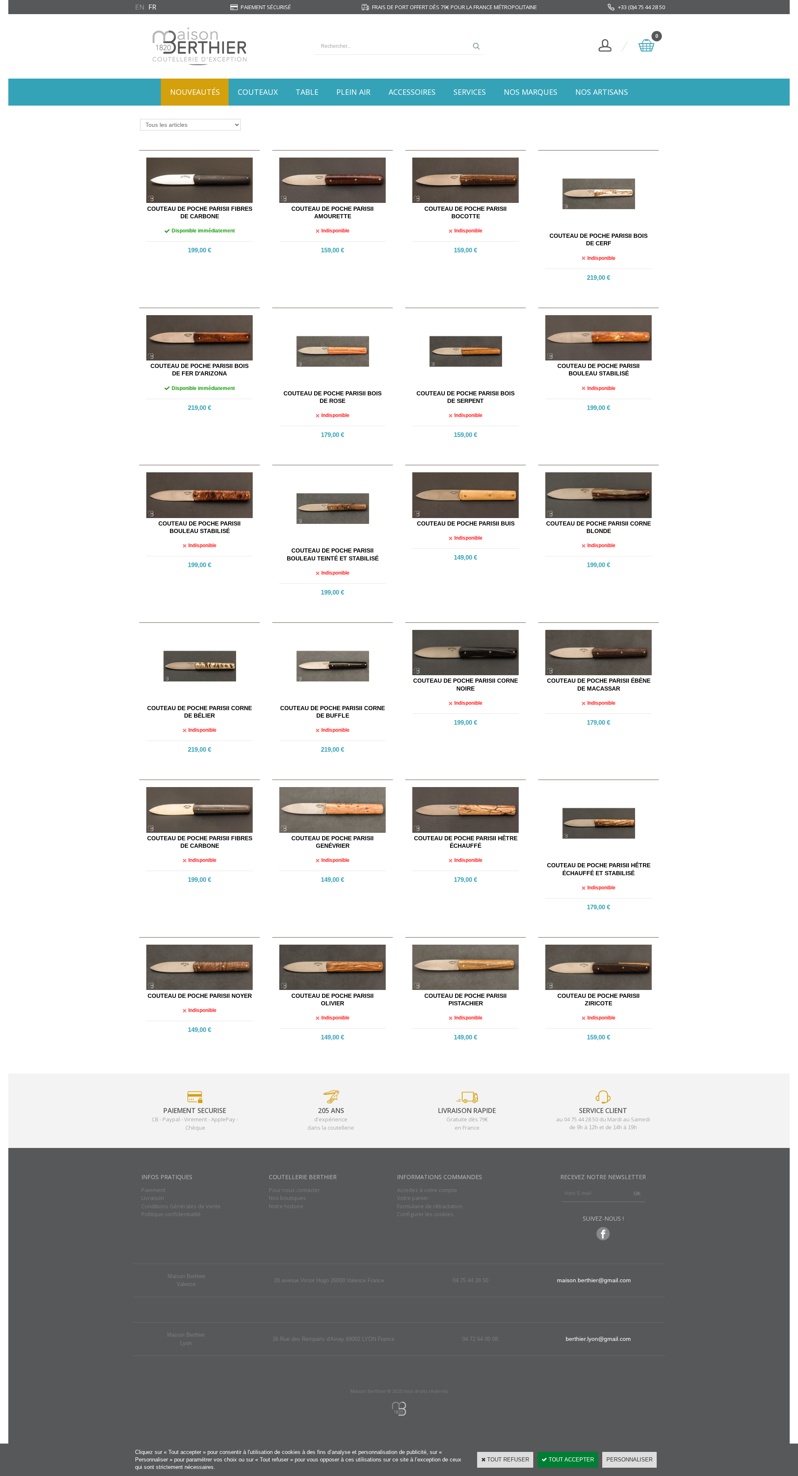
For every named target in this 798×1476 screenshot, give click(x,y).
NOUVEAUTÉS (195, 92)
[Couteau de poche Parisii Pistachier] (465, 988)
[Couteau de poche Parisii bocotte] (465, 201)
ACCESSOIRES (412, 92)
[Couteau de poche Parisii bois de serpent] (465, 386)
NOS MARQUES (530, 92)
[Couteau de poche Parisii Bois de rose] (332, 386)
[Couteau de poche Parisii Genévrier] (332, 831)
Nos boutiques (287, 1198)
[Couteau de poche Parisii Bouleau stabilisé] (199, 516)
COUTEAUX (258, 92)
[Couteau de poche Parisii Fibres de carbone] (199, 201)
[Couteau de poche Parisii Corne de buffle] (332, 701)
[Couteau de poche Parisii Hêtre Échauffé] (465, 831)
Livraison (152, 1198)
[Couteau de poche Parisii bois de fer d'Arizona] (199, 358)
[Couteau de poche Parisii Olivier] (332, 988)
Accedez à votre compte (427, 1190)
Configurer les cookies (425, 1214)
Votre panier (413, 1198)
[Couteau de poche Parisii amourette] (332, 201)
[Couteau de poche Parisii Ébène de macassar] (598, 673)
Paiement (153, 1190)
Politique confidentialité (171, 1214)
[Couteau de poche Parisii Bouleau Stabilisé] (598, 358)
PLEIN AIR (353, 92)
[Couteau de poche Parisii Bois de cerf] (598, 228)
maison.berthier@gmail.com (594, 1280)
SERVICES (469, 92)
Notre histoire (286, 1206)
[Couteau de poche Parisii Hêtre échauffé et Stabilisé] (598, 858)
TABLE (307, 92)
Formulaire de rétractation (430, 1206)
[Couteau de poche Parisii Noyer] (199, 988)
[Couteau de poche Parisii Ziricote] (598, 988)
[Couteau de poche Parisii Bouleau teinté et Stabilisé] (332, 543)
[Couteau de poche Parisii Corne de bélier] (199, 701)
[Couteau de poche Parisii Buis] (465, 516)
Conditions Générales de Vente (181, 1206)
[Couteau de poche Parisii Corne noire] (465, 673)
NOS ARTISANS (601, 92)
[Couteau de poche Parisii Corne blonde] (598, 516)
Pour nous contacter (294, 1190)
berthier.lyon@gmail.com (598, 1338)
